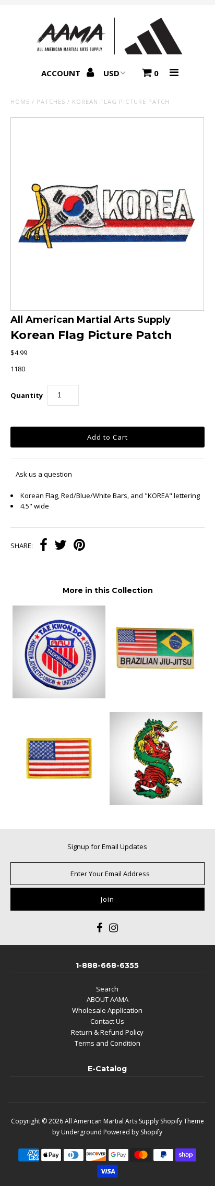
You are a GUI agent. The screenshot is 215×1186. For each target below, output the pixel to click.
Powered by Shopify (132, 1132)
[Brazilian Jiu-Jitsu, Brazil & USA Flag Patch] (156, 695)
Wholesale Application (107, 1010)
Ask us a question (44, 474)
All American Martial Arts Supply (112, 1121)
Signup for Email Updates (107, 846)
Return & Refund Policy (107, 1032)
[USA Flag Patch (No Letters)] (59, 802)
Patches (51, 101)
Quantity (26, 395)
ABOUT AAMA (107, 999)
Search (107, 989)
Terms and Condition (107, 1043)
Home (20, 101)
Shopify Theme (182, 1121)
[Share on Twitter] (60, 546)
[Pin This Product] (79, 546)
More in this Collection (108, 590)
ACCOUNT (61, 73)
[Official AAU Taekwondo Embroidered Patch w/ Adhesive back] (59, 695)
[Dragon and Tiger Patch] (156, 802)
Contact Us (107, 1021)
